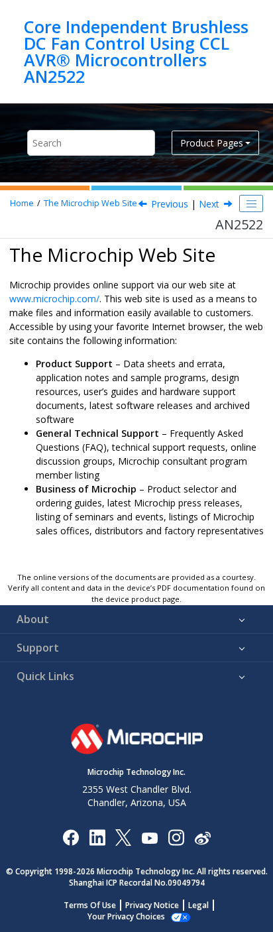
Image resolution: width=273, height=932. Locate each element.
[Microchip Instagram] (176, 837)
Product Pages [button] (211, 143)
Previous (169, 204)
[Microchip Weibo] (202, 837)
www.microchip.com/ (54, 298)
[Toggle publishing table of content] (251, 203)
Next (209, 204)
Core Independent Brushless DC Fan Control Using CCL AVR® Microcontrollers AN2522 (136, 52)
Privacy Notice (152, 905)
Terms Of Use (90, 905)
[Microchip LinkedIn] (97, 837)
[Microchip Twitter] (123, 837)
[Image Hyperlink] (149, 837)
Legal (198, 905)
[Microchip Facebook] (70, 837)
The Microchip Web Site (90, 203)
